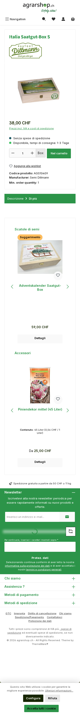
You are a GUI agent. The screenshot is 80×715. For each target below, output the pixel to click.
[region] (40, 92)
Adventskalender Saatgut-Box (40, 287)
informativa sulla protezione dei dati (27, 565)
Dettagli (40, 338)
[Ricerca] (44, 19)
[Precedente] (12, 286)
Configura (33, 698)
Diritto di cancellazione (42, 613)
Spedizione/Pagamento (29, 617)
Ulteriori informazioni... (59, 690)
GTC (8, 613)
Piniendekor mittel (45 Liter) (40, 409)
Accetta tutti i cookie (41, 708)
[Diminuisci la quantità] (12, 153)
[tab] (40, 198)
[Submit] (67, 517)
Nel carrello (59, 153)
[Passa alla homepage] (40, 7)
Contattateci (54, 617)
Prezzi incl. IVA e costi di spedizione (31, 128)
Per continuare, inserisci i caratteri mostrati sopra (31, 540)
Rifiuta (52, 698)
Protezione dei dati (40, 621)
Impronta (19, 613)
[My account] (63, 19)
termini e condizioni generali (43, 569)
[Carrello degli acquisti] (73, 19)
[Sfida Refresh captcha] (71, 531)
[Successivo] (67, 286)
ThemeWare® (40, 644)
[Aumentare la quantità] (32, 153)
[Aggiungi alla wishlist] (58, 275)
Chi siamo (65, 613)
